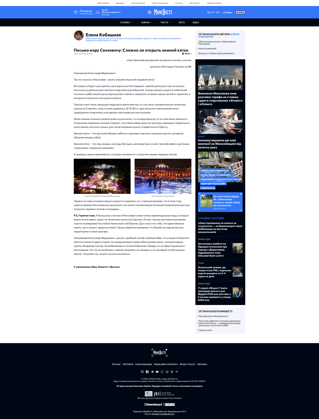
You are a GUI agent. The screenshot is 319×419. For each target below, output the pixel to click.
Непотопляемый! (207, 48)
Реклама (202, 364)
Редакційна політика (166, 364)
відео (196, 22)
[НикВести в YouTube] (157, 372)
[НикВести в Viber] (142, 372)
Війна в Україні (103, 3)
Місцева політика (214, 3)
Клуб (241, 12)
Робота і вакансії (138, 3)
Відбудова (120, 3)
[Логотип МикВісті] (163, 12)
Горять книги (205, 330)
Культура (178, 3)
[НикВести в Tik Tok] (167, 372)
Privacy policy (188, 364)
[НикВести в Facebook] (147, 372)
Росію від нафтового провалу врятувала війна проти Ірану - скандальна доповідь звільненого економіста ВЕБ (219, 323)
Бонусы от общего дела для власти (217, 53)
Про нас (116, 364)
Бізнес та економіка (160, 3)
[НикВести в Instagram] (162, 372)
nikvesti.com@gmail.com (163, 414)
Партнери (128, 364)
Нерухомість (195, 3)
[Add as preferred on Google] (149, 12)
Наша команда (143, 364)
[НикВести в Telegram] (152, 372)
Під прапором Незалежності (213, 316)
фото (182, 22)
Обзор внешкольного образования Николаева (217, 42)
